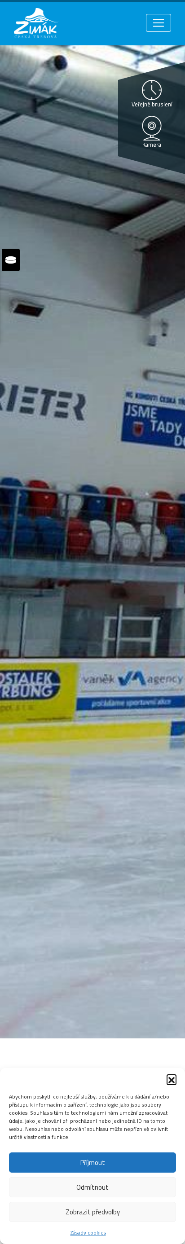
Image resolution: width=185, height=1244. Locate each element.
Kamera (151, 144)
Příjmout (92, 1162)
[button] (171, 1079)
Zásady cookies (88, 1232)
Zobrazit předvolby (93, 1212)
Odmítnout (92, 1187)
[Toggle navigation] (158, 23)
